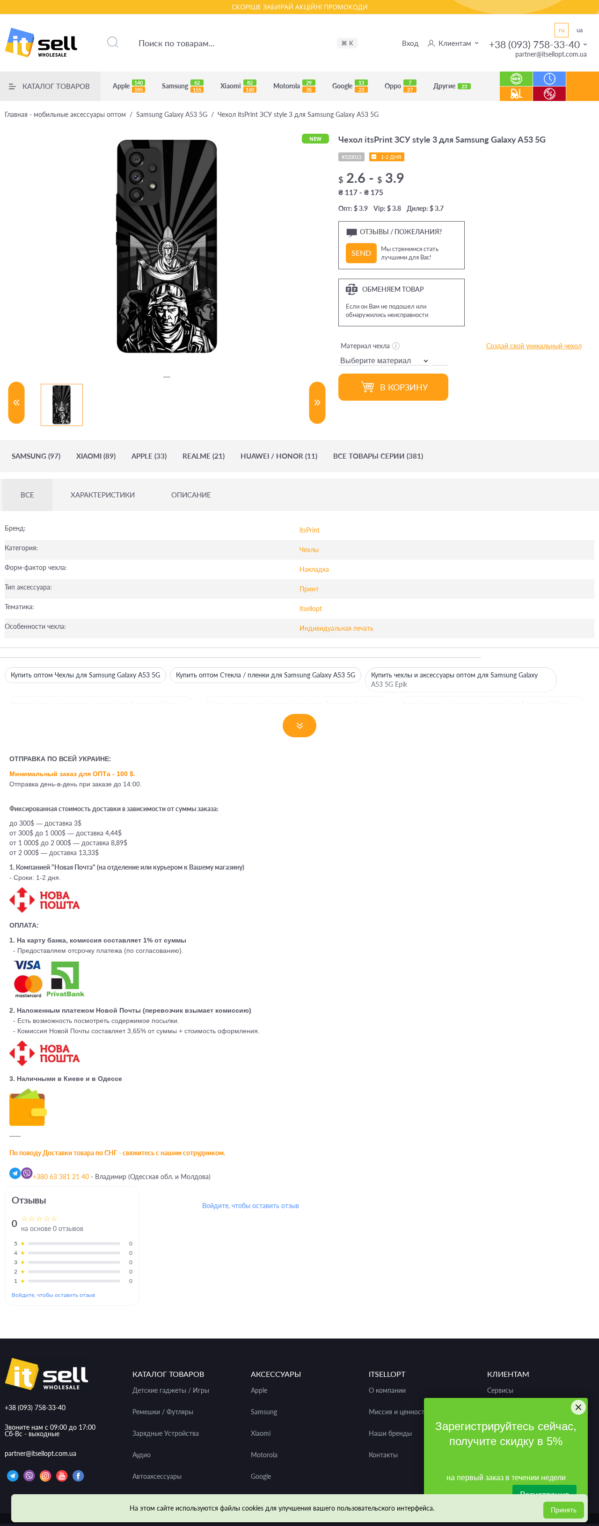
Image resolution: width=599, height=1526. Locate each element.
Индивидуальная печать (336, 628)
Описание (191, 494)
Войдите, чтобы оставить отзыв (53, 1294)
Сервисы (500, 1390)
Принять (564, 1510)
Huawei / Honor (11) (279, 456)
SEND (361, 252)
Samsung (181, 86)
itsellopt (311, 608)
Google (348, 86)
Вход (410, 43)
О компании (387, 1390)
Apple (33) (149, 456)
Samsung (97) (36, 456)
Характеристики (103, 494)
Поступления (516, 88)
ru (561, 30)
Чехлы (309, 550)
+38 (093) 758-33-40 (534, 44)
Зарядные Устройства (165, 1433)
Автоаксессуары (157, 1476)
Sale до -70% (549, 88)
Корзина (583, 93)
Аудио (141, 1455)
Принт (309, 589)
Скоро (549, 74)
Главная (65, 114)
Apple (128, 86)
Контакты (383, 1455)
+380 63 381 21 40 (61, 1176)
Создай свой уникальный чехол (534, 346)
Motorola (292, 86)
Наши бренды (390, 1433)
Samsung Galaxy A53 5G (171, 114)
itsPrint (310, 530)
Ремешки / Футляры (162, 1412)
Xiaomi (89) (96, 456)
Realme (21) (204, 456)
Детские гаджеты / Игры (170, 1390)
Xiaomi (237, 86)
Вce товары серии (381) (378, 456)
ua (580, 30)
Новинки (516, 74)
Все (27, 494)
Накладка (314, 569)
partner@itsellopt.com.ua (551, 54)
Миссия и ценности (398, 1412)
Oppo (399, 86)
